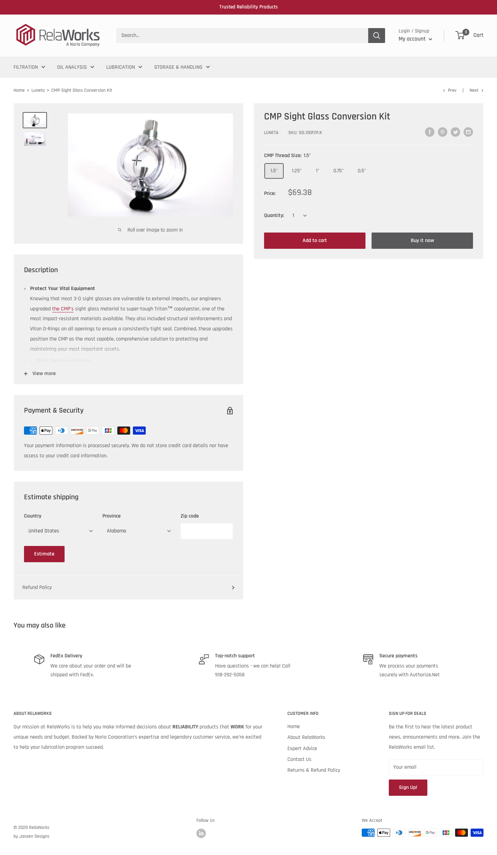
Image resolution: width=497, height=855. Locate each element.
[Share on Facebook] (429, 132)
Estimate (44, 553)
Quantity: (274, 215)
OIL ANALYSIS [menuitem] (72, 67)
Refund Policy (37, 587)
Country (32, 516)
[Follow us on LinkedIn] (201, 833)
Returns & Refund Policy (313, 770)
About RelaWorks (306, 737)
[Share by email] (468, 132)
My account (413, 39)
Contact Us (299, 759)
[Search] (376, 35)
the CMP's (63, 308)
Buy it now (422, 240)
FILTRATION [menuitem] (26, 67)
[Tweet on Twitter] (455, 132)
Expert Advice (302, 748)
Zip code (190, 516)
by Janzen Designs (31, 836)
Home (19, 90)
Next (474, 90)
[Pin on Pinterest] (442, 132)
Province (111, 516)
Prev (452, 90)
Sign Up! (408, 787)
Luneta (38, 90)
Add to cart (315, 240)
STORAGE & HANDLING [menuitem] (178, 67)
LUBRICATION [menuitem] (120, 67)
